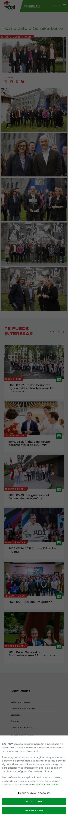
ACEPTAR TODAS (34, 801)
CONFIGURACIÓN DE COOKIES (35, 793)
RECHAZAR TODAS (34, 810)
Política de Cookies (47, 784)
